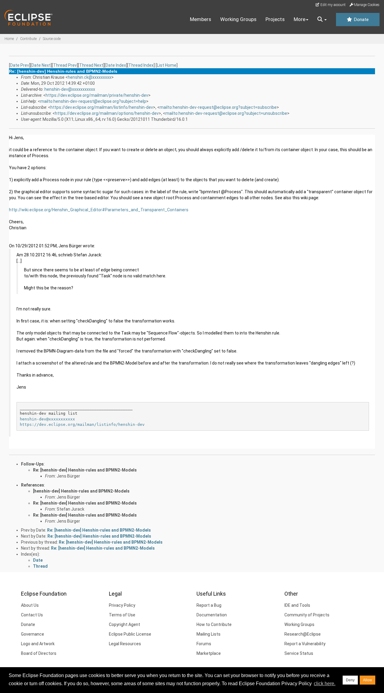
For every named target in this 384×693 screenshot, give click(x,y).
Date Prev (19, 65)
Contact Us (32, 614)
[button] (322, 19)
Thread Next (91, 65)
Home (9, 39)
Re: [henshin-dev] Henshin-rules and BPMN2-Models (85, 470)
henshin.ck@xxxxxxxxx (89, 77)
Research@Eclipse (302, 634)
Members (200, 19)
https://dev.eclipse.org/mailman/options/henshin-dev (107, 113)
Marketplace (208, 653)
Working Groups (238, 19)
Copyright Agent (124, 624)
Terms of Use (122, 614)
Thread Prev (65, 65)
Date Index (116, 65)
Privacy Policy (122, 605)
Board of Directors (38, 653)
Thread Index (141, 65)
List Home (166, 65)
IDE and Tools (297, 605)
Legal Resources (125, 643)
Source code (52, 39)
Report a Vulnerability (305, 643)
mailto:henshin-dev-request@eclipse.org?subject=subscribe (218, 107)
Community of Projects (306, 614)
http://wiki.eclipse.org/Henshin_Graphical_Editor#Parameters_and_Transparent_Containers (98, 209)
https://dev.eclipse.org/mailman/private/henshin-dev (97, 95)
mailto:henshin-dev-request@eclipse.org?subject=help (93, 101)
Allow (367, 680)
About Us (30, 605)
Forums (203, 643)
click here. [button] (324, 683)
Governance (32, 634)
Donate (360, 19)
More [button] (299, 19)
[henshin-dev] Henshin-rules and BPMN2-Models (81, 491)
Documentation (211, 614)
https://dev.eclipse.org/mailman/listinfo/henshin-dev (101, 107)
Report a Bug (208, 605)
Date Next (41, 65)
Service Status (298, 653)
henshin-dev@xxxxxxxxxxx (69, 89)
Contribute (28, 39)
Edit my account (333, 5)
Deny (350, 680)
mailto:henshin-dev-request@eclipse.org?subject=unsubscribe (226, 113)
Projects (275, 19)
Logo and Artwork (38, 643)
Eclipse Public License (130, 634)
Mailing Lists (208, 634)
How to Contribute (214, 624)
